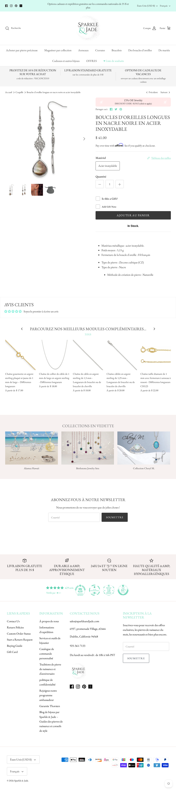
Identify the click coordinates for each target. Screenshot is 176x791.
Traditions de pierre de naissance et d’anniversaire (50, 669)
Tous (88, 334)
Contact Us (13, 621)
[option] (46, 139)
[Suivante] (84, 139)
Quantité (101, 176)
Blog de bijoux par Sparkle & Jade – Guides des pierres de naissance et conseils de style (51, 721)
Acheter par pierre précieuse (22, 50)
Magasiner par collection (58, 50)
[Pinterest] (16, 5)
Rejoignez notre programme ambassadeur (48, 695)
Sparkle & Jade (21, 780)
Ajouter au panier (133, 215)
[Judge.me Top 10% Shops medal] (123, 590)
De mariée (164, 50)
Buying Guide (14, 646)
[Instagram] (11, 5)
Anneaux (83, 50)
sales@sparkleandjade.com (84, 621)
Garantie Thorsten (49, 706)
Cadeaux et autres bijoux (66, 61)
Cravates (100, 50)
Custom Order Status (19, 633)
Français (164, 5)
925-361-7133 (77, 646)
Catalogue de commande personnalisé (46, 653)
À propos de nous (49, 621)
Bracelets (117, 50)
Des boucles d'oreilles (140, 50)
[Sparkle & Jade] (88, 28)
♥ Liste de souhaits (113, 61)
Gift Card (12, 652)
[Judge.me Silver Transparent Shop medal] (94, 590)
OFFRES (91, 61)
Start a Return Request (19, 639)
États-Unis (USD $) (146, 5)
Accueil (8, 92)
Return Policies (15, 627)
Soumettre (114, 517)
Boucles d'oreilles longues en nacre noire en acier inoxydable (53, 92)
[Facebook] (6, 5)
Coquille (19, 92)
